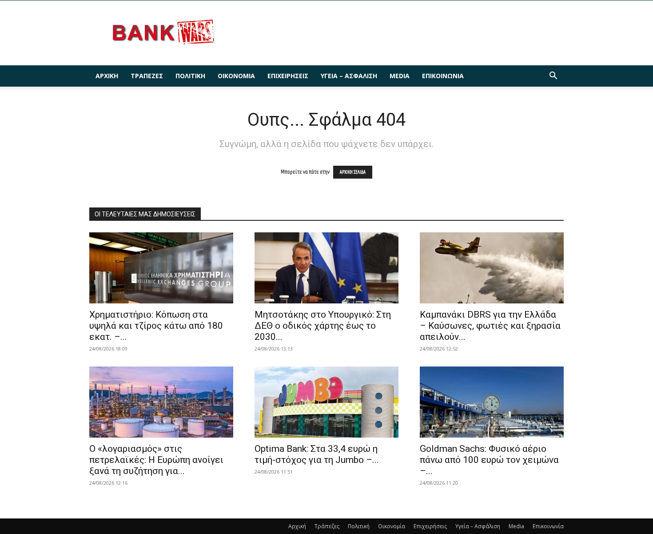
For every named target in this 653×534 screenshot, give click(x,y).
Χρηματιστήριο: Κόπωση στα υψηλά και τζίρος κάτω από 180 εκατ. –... (156, 325)
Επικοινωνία (443, 76)
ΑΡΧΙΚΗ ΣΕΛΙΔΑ (353, 172)
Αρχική (107, 76)
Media (400, 76)
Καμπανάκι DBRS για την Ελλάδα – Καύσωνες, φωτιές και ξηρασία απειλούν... (490, 325)
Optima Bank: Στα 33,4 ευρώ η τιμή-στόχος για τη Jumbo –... (317, 454)
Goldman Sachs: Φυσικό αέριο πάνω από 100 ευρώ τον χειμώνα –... (489, 459)
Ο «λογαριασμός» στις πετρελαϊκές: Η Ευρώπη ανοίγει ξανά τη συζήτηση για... (156, 459)
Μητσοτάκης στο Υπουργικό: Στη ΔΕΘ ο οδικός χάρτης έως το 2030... (323, 325)
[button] (553, 76)
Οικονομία (236, 76)
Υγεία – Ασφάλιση (349, 76)
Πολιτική (190, 76)
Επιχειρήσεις (287, 76)
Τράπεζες (147, 76)
